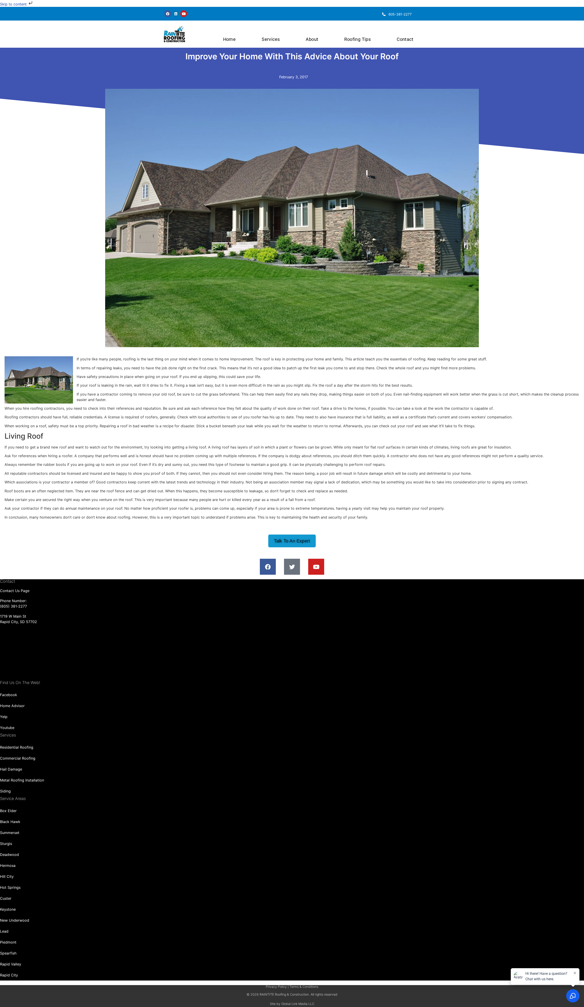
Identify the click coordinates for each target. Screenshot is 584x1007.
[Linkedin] (175, 13)
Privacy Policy (276, 987)
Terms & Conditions (303, 987)
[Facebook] (167, 13)
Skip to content (14, 4)
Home (229, 39)
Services (271, 39)
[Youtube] (183, 13)
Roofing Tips (357, 39)
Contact (405, 39)
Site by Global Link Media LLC (292, 1004)
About (312, 39)
